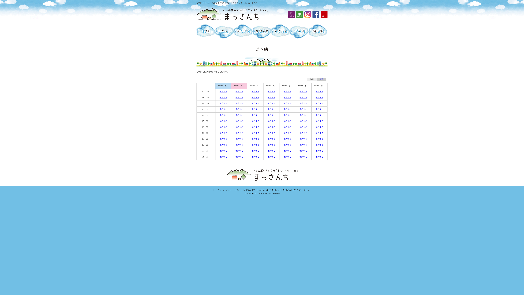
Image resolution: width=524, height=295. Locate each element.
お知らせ (248, 190)
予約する (223, 92)
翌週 (321, 79)
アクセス (257, 190)
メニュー (229, 190)
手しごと (239, 190)
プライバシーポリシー (301, 190)
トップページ (218, 190)
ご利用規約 (286, 190)
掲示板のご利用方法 (271, 190)
